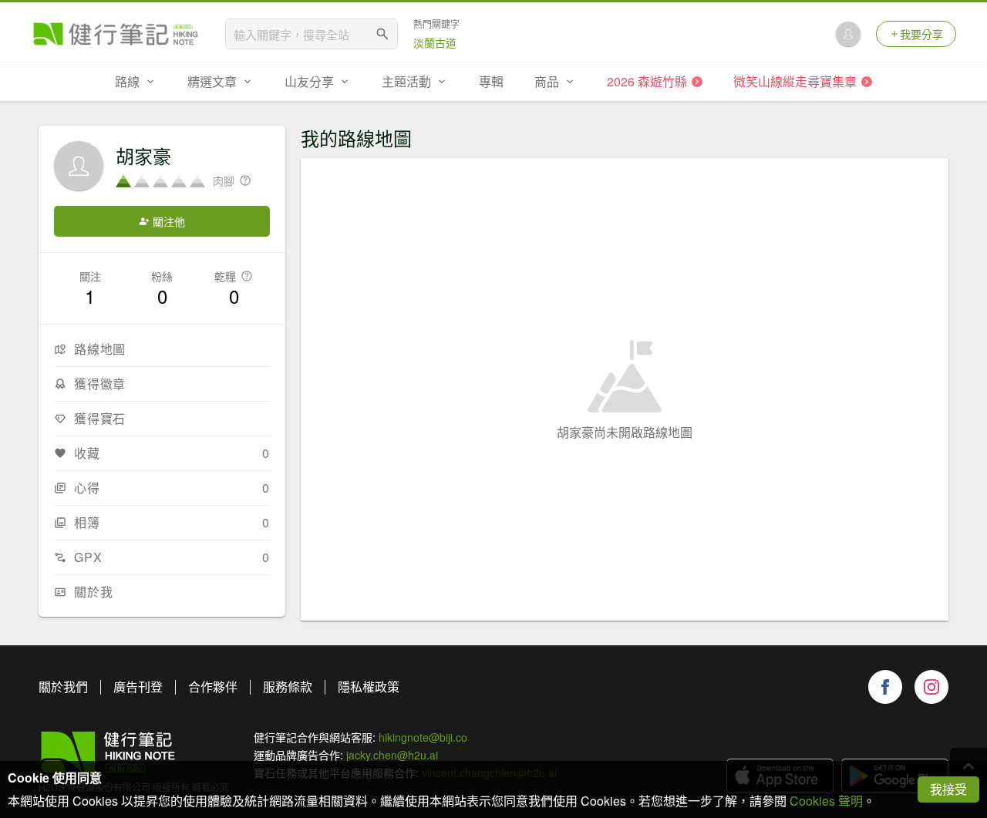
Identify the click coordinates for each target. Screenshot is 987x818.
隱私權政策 (368, 686)
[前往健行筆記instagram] (931, 687)
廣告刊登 (138, 686)
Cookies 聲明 (826, 801)
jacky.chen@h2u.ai (392, 754)
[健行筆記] (115, 34)
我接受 (948, 789)
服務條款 (287, 686)
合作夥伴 (212, 686)
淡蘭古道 (434, 42)
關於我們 (63, 686)
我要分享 (921, 34)
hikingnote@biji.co (423, 737)
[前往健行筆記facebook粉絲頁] (885, 687)
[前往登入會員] (848, 34)
